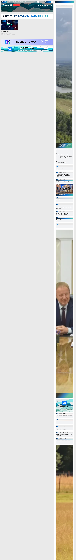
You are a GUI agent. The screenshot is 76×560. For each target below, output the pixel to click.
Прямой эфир (17, 5)
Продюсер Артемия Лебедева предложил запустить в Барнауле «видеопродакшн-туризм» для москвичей (64, 145)
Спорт (68, 432)
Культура (64, 419)
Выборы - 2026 (32, 1)
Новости (10, 1)
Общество (4, 21)
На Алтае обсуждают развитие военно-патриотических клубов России (64, 154)
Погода (64, 179)
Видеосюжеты (20, 1)
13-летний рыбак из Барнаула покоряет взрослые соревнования (64, 162)
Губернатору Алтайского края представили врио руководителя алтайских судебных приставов (63, 395)
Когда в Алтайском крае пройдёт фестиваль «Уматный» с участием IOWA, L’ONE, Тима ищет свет (65, 157)
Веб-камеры (27, 1)
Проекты (14, 1)
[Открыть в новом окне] (42, 6)
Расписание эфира (62, 194)
